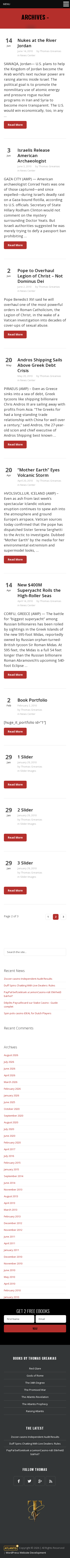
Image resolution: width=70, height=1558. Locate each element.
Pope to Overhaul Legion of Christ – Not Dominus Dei (40, 275)
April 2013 (9, 1203)
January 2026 (11, 1095)
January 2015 (11, 1169)
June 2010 (9, 1270)
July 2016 (9, 1156)
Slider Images (28, 770)
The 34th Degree (35, 1382)
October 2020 (11, 1109)
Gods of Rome (35, 1375)
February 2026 (12, 1088)
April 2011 (9, 1243)
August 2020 (11, 1122)
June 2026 (9, 1068)
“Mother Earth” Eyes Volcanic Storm (39, 472)
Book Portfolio (32, 700)
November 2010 (13, 1263)
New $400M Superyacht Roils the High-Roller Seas (39, 590)
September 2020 (13, 1115)
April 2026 (9, 1075)
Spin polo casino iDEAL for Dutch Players (27, 1013)
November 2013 (13, 1189)
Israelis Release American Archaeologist (34, 155)
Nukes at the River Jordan (37, 42)
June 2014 (9, 1183)
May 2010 (9, 1277)
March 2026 (10, 1082)
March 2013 (10, 1209)
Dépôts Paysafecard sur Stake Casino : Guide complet (31, 1004)
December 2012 (13, 1223)
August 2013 (11, 1196)
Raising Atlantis (35, 1411)
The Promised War (35, 1390)
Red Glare (35, 1368)
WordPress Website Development (26, 1552)
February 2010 (12, 1290)
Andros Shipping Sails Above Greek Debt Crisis (40, 365)
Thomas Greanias (50, 51)
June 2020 (9, 1135)
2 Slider (25, 810)
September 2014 (13, 1176)
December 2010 (13, 1256)
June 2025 (9, 1102)
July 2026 (9, 1062)
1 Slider (25, 757)
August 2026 (11, 1055)
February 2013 (12, 1216)
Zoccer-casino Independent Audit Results (28, 978)
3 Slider (25, 863)
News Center (27, 55)
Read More (15, 125)
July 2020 (9, 1129)
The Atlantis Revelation (35, 1397)
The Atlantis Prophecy (35, 1404)
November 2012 (13, 1230)
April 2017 (9, 1149)
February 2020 (12, 1142)
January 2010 (11, 1297)
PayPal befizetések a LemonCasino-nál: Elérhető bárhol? (32, 994)
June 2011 (9, 1236)
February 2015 (12, 1162)
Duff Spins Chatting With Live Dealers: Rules (29, 985)
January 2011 (11, 1250)
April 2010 (9, 1283)
